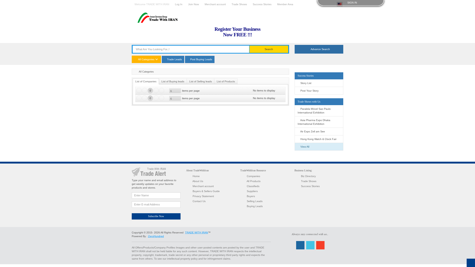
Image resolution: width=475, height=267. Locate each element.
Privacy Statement (203, 196)
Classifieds (253, 186)
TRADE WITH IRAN (196, 232)
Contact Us (199, 201)
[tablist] (210, 92)
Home (134, 71)
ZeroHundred (156, 236)
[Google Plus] (320, 245)
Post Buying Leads (200, 59)
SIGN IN (352, 2)
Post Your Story (309, 90)
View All (304, 146)
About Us (197, 181)
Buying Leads (255, 206)
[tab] (146, 81)
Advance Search (320, 49)
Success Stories (310, 186)
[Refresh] (281, 90)
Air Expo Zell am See (312, 131)
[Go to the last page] (161, 90)
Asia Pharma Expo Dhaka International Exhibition (314, 122)
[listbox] (175, 90)
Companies (253, 176)
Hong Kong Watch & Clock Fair (318, 139)
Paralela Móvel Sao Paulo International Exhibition (314, 110)
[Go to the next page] (156, 90)
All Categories (145, 59)
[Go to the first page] (139, 90)
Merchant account (203, 186)
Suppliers (252, 191)
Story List (305, 83)
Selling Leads (255, 201)
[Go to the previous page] (144, 90)
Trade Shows (308, 181)
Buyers (251, 196)
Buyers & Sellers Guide (206, 191)
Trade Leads (174, 59)
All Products (254, 181)
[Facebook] (300, 245)
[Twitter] (310, 245)
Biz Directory (308, 176)
